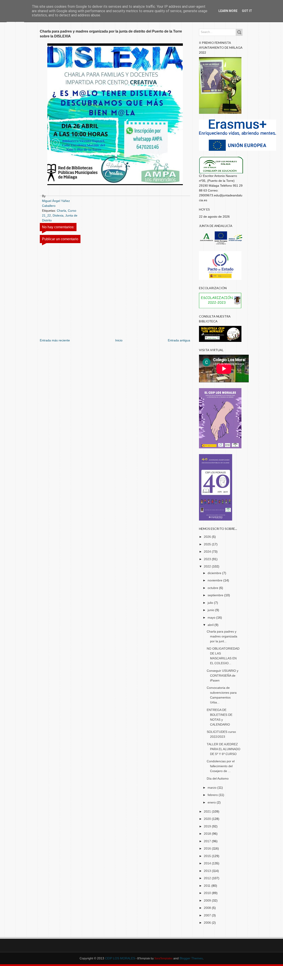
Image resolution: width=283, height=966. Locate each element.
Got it (247, 11)
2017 (208, 841)
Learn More (227, 11)
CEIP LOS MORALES (120, 958)
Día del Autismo (218, 778)
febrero (213, 795)
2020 (208, 819)
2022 (208, 566)
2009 (208, 900)
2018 (208, 833)
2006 (208, 922)
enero (212, 802)
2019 (208, 826)
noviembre (215, 580)
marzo (212, 787)
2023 (208, 559)
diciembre (215, 573)
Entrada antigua (179, 340)
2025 (208, 544)
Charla (61, 210)
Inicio (118, 340)
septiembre (216, 595)
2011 (207, 885)
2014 (208, 863)
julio (211, 602)
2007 (208, 915)
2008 (208, 908)
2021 (208, 811)
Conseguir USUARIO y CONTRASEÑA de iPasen (222, 675)
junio (211, 610)
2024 (208, 551)
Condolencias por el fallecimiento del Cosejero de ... (221, 766)
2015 (208, 856)
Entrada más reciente (55, 340)
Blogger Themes (191, 958)
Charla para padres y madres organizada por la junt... (222, 636)
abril (211, 625)
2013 (208, 871)
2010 (208, 893)
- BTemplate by (153, 958)
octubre (213, 588)
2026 (208, 536)
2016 (208, 848)
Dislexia (58, 215)
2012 (208, 878)
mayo (212, 617)
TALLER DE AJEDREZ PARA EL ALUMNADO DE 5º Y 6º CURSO (223, 749)
